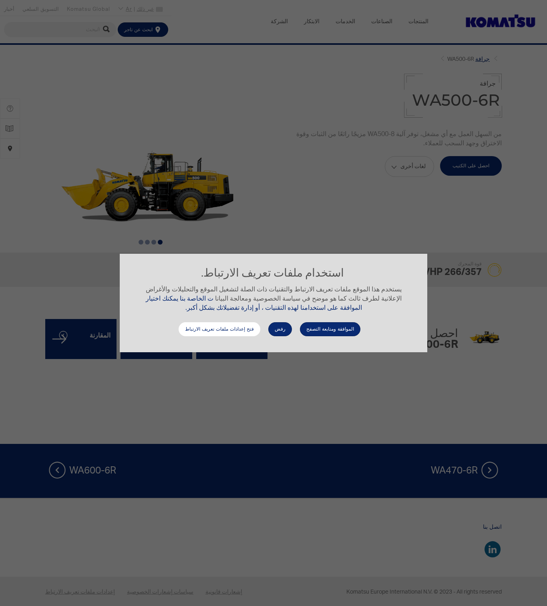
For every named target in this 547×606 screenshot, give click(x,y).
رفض (280, 329)
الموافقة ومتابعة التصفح (330, 329)
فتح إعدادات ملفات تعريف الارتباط (219, 329)
